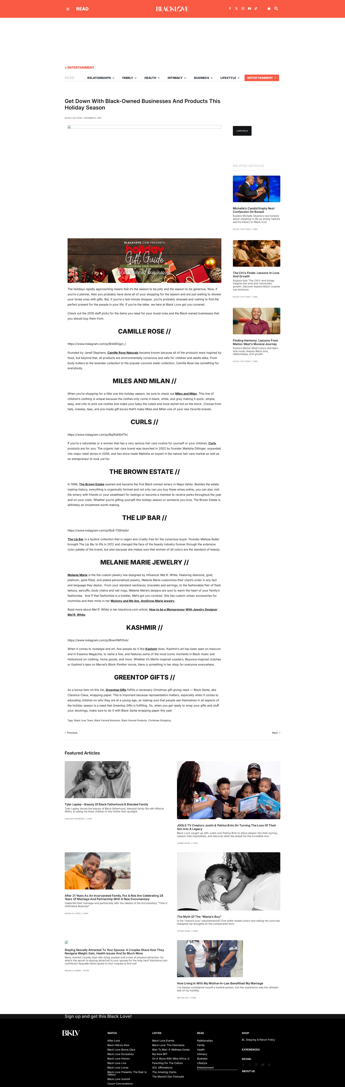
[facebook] (230, 8)
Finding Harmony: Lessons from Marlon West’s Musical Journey (255, 342)
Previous (72, 732)
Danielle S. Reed (73, 913)
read (82, 9)
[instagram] (243, 8)
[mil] (210, 941)
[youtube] (249, 8)
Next (275, 732)
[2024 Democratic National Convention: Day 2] (256, 177)
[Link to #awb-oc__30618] (276, 8)
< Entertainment (79, 67)
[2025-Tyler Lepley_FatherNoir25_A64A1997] (98, 762)
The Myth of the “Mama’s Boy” (199, 916)
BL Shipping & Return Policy (258, 1039)
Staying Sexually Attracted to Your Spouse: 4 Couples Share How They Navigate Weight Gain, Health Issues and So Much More (114, 951)
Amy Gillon (182, 998)
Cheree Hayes (183, 843)
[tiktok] (255, 8)
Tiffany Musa (183, 931)
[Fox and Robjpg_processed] (98, 854)
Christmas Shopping (159, 720)
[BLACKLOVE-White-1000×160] (172, 8)
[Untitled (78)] (66, 941)
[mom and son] (228, 854)
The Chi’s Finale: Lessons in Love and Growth (256, 274)
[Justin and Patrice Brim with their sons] (228, 762)
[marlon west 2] (256, 309)
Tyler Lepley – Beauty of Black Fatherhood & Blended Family (106, 804)
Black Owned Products (134, 720)
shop (245, 1033)
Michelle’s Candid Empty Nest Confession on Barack (254, 210)
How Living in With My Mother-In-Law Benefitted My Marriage (220, 983)
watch (112, 1033)
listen (156, 1033)
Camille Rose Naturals (122, 352)
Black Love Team (73, 118)
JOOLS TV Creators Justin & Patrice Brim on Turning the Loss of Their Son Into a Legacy (226, 827)
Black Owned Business (107, 720)
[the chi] (256, 241)
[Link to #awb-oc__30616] (68, 9)
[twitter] (236, 8)
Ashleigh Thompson (74, 819)
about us (248, 1071)
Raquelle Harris (73, 970)
